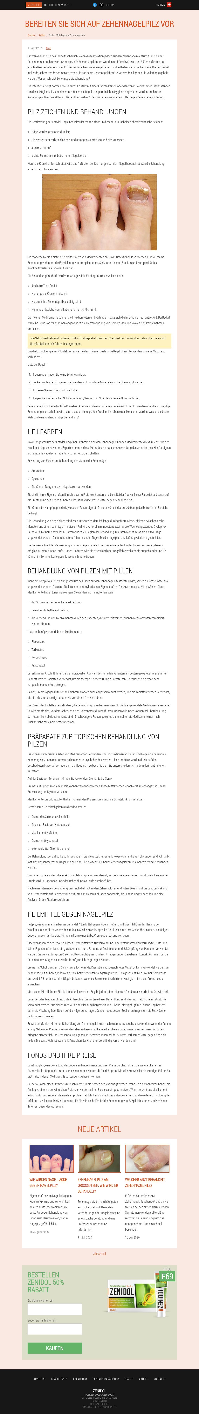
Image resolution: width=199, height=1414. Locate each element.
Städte (129, 1379)
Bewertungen (59, 1379)
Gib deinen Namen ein (40, 1300)
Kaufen (55, 1348)
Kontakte (159, 1379)
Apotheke (39, 1379)
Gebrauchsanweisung (106, 1379)
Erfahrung (80, 1379)
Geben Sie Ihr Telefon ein (42, 1320)
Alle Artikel (99, 1254)
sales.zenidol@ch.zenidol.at (99, 1394)
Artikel (143, 1379)
